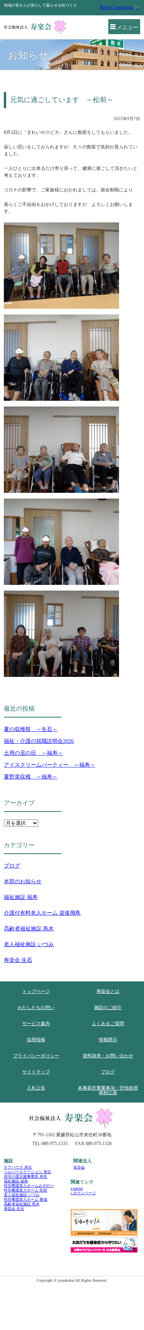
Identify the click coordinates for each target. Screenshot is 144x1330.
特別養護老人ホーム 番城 (25, 1199)
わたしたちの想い (36, 1007)
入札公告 (36, 1088)
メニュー (127, 27)
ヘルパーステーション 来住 (27, 1172)
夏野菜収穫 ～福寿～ (31, 777)
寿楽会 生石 (18, 960)
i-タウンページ (83, 1193)
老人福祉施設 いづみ (29, 944)
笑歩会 (79, 1167)
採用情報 (36, 1039)
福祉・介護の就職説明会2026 (39, 741)
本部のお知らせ (22, 881)
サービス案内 (36, 1023)
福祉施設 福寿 (21, 897)
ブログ (12, 866)
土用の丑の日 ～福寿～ (33, 753)
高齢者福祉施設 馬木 (29, 929)
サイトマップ (36, 1072)
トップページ (36, 991)
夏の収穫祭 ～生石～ (31, 729)
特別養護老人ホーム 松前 (25, 1190)
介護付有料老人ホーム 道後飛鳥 (42, 913)
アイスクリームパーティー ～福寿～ (49, 765)
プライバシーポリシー (36, 1055)
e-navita (77, 1188)
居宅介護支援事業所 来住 (25, 1176)
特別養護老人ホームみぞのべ (29, 1186)
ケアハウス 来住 (18, 1167)
